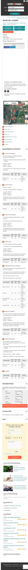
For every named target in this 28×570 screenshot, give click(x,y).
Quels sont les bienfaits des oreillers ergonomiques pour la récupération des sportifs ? (20, 487)
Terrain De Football (8, 139)
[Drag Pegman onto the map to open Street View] (26, 121)
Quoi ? (6, 7)
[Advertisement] (14, 65)
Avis (19, 29)
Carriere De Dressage (8, 131)
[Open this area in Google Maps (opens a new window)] (6, 124)
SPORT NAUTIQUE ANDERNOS (12, 517)
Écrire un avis (8, 32)
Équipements (8, 27)
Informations (8, 29)
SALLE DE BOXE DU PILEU (10, 522)
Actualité (19, 27)
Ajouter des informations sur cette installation (15, 405)
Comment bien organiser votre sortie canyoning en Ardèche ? (19, 469)
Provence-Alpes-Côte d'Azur (13, 23)
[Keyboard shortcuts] (12, 124)
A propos (21, 564)
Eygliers (4, 24)
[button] (12, 119)
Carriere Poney (7, 129)
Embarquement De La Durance (10, 136)
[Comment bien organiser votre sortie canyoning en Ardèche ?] (8, 469)
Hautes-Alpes (23, 23)
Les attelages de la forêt (9, 528)
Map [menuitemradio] (7, 103)
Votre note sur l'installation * (8, 437)
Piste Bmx (6, 144)
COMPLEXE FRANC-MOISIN (11, 533)
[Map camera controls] (26, 116)
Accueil (4, 23)
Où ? (6, 10)
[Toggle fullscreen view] (26, 103)
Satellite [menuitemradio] (14, 103)
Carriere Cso (6, 134)
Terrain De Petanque (8, 126)
